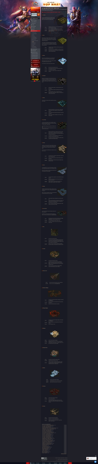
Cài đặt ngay (35, 9)
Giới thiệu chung (34, 32)
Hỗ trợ (35, 60)
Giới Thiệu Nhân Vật (34, 49)
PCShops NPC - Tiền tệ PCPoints (46, 442)
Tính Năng (38, 463)
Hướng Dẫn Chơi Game (34, 52)
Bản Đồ (33, 41)
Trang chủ (42, 9)
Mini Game (33, 29)
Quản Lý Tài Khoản (34, 20)
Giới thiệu (44, 463)
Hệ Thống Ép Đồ (34, 50)
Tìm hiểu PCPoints (34, 47)
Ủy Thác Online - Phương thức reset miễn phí (47, 440)
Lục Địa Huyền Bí (34, 33)
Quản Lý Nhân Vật (34, 21)
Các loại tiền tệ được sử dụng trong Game (47, 441)
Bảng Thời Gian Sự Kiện (35, 53)
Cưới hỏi (33, 45)
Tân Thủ (33, 463)
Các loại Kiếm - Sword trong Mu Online (46, 437)
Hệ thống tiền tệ (34, 46)
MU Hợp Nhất (35, 3)
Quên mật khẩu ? (33, 16)
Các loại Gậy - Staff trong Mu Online (46, 436)
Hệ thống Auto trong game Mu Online (46, 444)
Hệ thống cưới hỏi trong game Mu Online (46, 443)
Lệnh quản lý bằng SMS (35, 58)
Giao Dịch (33, 24)
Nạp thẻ (37, 11)
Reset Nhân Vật (34, 23)
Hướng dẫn (55, 463)
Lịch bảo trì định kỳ (35, 65)
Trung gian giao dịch (35, 62)
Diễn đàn (65, 463)
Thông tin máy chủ (35, 66)
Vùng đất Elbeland (34, 38)
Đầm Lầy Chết (34, 39)
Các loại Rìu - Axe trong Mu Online (46, 433)
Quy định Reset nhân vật (35, 55)
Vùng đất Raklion (34, 37)
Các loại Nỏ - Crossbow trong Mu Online (46, 434)
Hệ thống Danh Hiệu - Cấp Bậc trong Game (47, 438)
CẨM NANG (35, 18)
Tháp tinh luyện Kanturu (35, 40)
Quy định (60, 463)
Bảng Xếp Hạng (34, 26)
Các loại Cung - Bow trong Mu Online (46, 435)
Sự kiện (50, 463)
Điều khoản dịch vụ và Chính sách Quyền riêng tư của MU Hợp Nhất (60, 461)
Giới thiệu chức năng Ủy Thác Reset (46, 439)
